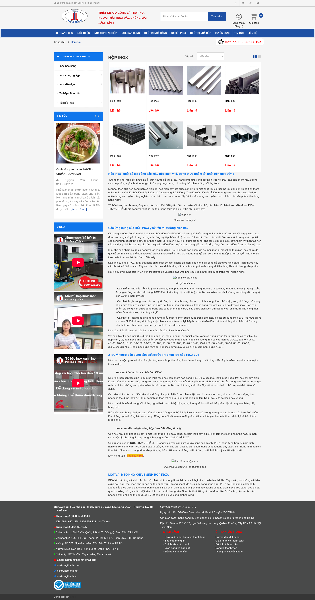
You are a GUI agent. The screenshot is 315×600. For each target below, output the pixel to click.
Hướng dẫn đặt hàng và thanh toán (185, 536)
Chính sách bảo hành (177, 544)
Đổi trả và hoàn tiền (226, 544)
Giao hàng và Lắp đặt (177, 547)
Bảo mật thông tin (175, 540)
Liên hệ (115, 110)
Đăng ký (238, 26)
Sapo (73, 596)
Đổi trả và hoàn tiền (176, 551)
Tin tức (62, 115)
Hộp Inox (115, 100)
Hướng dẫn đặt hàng (227, 536)
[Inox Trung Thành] (75, 14)
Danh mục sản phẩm (76, 56)
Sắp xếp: (190, 56)
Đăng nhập (238, 23)
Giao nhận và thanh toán (229, 540)
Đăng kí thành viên (226, 547)
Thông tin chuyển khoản (229, 551)
